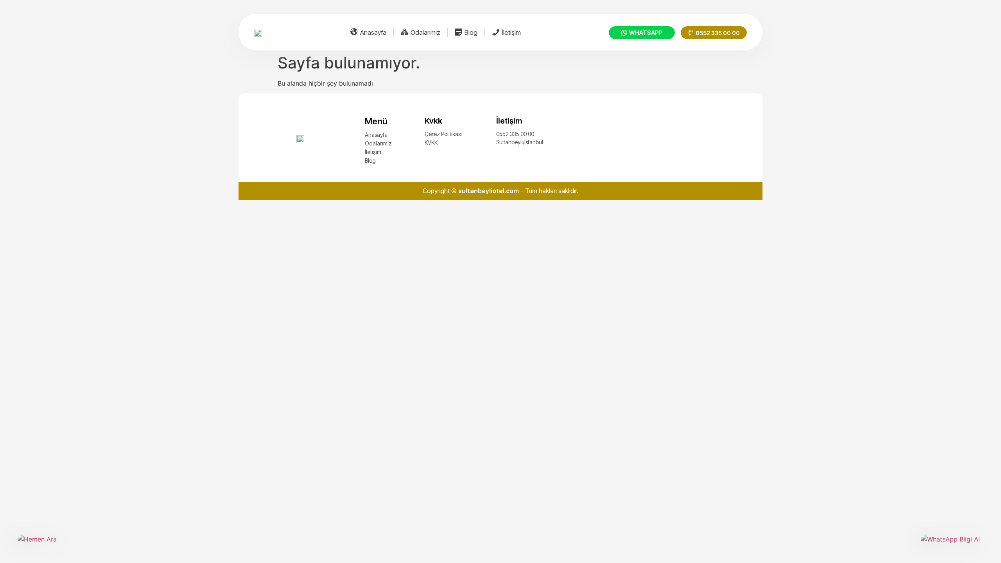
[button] (714, 32)
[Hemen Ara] (49, 544)
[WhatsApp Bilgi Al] (952, 544)
